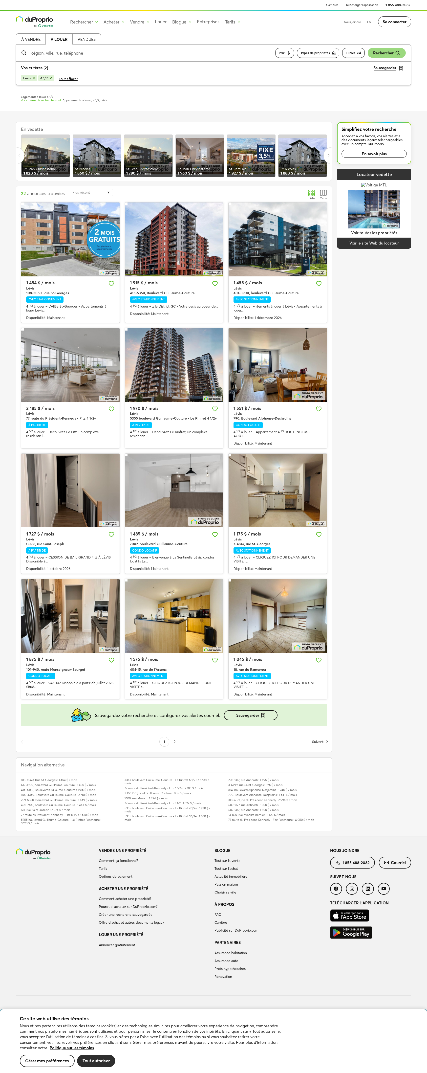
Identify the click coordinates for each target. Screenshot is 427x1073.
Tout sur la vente (227, 860)
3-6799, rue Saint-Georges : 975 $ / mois (255, 785)
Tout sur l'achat (226, 868)
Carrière (220, 922)
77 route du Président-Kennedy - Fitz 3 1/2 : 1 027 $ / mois (163, 803)
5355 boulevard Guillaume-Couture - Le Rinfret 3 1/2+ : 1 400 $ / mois (167, 817)
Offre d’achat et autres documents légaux (131, 922)
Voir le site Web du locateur (374, 243)
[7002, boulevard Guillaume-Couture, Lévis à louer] (174, 490)
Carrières (332, 5)
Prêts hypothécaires (230, 968)
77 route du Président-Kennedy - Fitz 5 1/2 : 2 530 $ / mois (59, 815)
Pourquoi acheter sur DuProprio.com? (128, 906)
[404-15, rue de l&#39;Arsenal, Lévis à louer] (174, 616)
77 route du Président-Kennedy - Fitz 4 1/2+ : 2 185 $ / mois (164, 788)
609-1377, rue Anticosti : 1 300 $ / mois (253, 805)
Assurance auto (226, 961)
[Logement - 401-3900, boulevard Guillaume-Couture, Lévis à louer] (278, 239)
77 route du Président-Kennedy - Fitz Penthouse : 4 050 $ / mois (271, 820)
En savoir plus (374, 153)
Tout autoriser (96, 1060)
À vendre (31, 39)
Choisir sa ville (225, 892)
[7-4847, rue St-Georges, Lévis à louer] (278, 490)
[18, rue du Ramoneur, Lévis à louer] (278, 616)
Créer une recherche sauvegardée (125, 914)
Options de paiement (115, 876)
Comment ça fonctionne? (118, 860)
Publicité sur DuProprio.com (236, 930)
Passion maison (226, 884)
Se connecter (394, 21)
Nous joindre (352, 22)
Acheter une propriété (124, 888)
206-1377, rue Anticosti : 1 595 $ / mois (253, 780)
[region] (213, 1041)
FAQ (217, 914)
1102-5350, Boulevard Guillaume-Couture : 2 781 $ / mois (58, 795)
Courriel (398, 862)
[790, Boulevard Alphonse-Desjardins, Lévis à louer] (278, 365)
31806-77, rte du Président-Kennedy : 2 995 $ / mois (262, 800)
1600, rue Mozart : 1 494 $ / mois (146, 798)
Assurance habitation (230, 953)
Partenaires (227, 942)
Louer (161, 21)
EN (369, 22)
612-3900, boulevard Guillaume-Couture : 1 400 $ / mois (58, 785)
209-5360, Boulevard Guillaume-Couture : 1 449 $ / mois (59, 800)
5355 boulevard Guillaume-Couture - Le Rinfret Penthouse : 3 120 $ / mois (61, 821)
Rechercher (383, 52)
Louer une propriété (121, 934)
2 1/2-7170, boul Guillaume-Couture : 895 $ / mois (158, 793)
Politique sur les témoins (72, 1047)
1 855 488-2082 (397, 5)
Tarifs (103, 868)
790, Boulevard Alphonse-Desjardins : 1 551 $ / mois (262, 795)
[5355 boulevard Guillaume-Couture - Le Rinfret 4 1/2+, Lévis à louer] (174, 365)
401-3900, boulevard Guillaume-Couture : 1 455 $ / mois (58, 805)
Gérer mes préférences (47, 1060)
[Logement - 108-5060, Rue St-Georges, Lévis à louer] (70, 239)
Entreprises (208, 21)
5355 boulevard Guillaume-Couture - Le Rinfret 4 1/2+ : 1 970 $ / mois (167, 809)
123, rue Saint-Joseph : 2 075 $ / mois (45, 810)
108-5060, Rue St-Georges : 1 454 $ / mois (49, 780)
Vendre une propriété (123, 850)
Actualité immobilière (230, 876)
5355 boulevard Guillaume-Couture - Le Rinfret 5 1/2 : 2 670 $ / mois (167, 781)
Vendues (87, 39)
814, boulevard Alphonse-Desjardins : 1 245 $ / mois (262, 790)
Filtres (350, 53)
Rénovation (223, 976)
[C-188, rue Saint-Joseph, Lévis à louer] (70, 490)
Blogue (222, 850)
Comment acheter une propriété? (125, 898)
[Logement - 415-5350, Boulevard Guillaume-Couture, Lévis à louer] (174, 239)
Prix (282, 53)
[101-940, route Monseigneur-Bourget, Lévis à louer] (70, 616)
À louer (59, 39)
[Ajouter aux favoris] (111, 283)
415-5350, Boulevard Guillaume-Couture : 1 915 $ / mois (58, 790)
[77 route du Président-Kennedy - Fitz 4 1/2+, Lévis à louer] (70, 365)
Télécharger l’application (362, 5)
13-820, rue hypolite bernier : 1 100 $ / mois (256, 815)
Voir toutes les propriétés (374, 232)
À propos (224, 904)
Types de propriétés (315, 53)
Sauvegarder (247, 715)
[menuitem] (155, 864)
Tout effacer (68, 79)
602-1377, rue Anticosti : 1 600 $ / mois (253, 810)
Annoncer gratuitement (117, 945)
